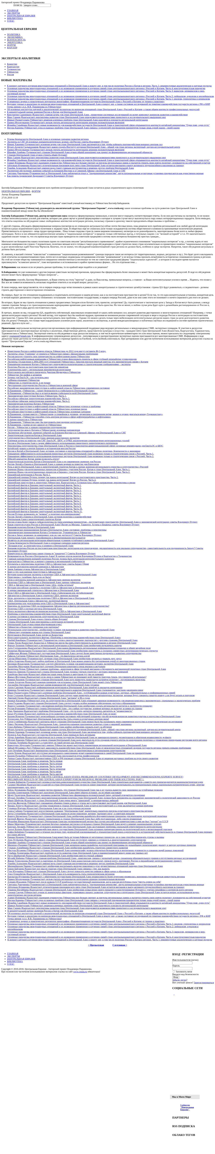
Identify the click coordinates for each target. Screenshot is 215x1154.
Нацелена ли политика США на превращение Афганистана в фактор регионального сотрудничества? (58, 606)
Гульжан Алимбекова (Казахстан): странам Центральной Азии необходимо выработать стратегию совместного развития (67, 847)
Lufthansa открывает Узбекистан (23, 380)
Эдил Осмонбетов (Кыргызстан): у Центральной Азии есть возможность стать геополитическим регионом (61, 874)
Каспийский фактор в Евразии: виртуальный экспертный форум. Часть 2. (44, 488)
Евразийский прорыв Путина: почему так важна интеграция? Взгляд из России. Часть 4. (51, 480)
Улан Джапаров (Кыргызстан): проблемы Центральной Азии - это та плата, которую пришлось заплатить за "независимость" (70, 711)
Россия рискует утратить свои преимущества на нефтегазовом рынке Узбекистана (48, 356)
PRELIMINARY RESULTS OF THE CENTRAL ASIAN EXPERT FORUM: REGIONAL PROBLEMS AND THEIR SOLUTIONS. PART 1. (75, 779)
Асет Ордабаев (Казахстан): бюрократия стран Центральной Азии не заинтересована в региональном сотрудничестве (66, 750)
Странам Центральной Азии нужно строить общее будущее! (37, 155)
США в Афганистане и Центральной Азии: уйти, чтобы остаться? (40, 585)
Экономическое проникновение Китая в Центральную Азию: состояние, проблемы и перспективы (56, 530)
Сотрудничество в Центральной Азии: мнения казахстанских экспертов (43, 438)
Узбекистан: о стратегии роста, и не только (28, 383)
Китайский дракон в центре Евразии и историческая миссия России (41, 448)
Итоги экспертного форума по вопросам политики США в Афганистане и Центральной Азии (54, 611)
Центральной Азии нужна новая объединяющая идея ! (34, 624)
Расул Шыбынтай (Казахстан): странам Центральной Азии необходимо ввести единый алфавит (55, 855)
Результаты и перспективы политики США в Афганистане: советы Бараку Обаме (48, 564)
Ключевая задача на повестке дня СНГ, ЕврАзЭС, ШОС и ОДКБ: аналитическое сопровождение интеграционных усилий (68, 440)
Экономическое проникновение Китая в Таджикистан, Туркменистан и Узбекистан (49, 532)
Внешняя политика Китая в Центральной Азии (31, 527)
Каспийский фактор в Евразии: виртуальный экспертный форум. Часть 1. (44, 485)
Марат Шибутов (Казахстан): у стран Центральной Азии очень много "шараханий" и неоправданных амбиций (62, 800)
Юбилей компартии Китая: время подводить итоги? (33, 459)
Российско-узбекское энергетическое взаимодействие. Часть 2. (38, 401)
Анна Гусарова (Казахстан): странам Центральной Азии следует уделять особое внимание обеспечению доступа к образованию (71, 703)
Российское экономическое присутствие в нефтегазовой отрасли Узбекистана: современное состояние (58, 388)
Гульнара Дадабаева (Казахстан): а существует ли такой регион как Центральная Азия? (50, 742)
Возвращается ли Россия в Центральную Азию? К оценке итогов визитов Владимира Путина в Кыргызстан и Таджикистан (69, 556)
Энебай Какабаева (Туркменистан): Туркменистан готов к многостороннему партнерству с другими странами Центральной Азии (72, 640)
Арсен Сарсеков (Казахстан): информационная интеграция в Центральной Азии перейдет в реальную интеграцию (64, 687)
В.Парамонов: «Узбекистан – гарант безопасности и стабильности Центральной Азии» (51, 390)
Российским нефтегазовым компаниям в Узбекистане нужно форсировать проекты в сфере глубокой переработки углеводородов (72, 359)
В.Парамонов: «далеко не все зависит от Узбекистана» (34, 425)
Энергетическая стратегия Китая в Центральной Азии (34, 435)
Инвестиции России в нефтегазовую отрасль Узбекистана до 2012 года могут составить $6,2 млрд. (56, 351)
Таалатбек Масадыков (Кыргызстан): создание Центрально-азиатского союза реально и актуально (56, 666)
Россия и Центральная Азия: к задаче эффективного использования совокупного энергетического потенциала (62, 443)
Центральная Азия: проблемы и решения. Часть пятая (34, 771)
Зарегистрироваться (204, 982)
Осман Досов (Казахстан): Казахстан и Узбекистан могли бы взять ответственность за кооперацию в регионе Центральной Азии (71, 643)
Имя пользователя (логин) (185, 960)
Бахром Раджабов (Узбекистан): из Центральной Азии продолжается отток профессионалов (53, 756)
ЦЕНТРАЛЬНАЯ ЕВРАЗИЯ (16, 191)
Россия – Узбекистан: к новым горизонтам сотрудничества (36, 427)
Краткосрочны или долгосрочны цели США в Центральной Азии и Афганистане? (48, 603)
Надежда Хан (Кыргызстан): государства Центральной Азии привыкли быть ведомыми (51, 735)
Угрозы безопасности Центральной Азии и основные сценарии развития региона (48, 139)
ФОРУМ (36, 191)
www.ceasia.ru (80, 971)
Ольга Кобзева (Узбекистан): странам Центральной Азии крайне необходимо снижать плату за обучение (59, 727)
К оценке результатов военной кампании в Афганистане (35, 566)
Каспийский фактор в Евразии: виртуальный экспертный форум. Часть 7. (44, 501)
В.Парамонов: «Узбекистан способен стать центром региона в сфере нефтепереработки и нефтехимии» (59, 417)
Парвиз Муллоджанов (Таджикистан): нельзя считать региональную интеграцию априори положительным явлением (65, 122)
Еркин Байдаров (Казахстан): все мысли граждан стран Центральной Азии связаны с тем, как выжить (58, 869)
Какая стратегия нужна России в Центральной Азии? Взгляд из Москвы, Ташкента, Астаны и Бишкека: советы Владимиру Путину (73, 524)
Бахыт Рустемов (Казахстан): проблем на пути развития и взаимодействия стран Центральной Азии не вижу (61, 714)
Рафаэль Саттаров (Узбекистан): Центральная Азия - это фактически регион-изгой (48, 656)
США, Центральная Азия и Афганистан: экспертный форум (37, 601)
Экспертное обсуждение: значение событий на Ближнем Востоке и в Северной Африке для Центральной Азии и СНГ (66, 170)
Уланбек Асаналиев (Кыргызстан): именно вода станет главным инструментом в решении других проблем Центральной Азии (70, 168)
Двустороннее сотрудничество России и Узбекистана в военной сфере (42, 385)
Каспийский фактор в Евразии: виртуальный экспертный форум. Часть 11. (44, 511)
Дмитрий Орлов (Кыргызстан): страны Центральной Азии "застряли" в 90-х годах (48, 698)
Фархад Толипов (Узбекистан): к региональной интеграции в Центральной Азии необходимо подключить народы (64, 645)
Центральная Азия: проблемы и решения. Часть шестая (34, 774)
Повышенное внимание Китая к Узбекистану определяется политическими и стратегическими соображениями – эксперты (69, 364)
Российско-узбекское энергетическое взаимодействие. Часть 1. (38, 398)
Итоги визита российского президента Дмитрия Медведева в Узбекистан (44, 372)
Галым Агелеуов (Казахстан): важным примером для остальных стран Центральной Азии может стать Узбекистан (64, 682)
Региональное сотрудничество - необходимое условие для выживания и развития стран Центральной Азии (61, 629)
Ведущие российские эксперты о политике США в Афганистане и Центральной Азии (50, 587)
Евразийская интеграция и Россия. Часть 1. (29, 474)
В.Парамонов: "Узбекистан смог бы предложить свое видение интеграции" (45, 422)
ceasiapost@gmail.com (20, 336)
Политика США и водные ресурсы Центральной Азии (34, 608)
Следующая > (119, 945)
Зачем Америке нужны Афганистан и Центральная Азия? (36, 569)
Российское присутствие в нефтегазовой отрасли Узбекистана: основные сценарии (49, 411)
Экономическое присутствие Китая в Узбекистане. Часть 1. (37, 396)
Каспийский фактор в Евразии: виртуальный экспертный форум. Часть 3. (44, 490)
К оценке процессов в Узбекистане (24, 419)
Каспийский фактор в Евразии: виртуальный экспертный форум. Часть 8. (44, 503)
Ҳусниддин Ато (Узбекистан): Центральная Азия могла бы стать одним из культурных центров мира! (58, 719)
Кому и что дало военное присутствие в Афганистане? (34, 572)
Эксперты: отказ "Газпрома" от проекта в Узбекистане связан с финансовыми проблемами (52, 354)
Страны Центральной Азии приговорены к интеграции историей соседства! (45, 622)
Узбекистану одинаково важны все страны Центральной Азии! (38, 632)
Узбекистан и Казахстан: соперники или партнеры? (33, 627)
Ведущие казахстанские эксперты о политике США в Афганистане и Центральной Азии (52, 574)
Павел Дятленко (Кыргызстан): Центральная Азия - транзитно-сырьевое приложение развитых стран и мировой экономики (69, 724)
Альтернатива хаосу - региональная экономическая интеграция (39, 369)
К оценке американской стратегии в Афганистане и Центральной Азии (43, 590)
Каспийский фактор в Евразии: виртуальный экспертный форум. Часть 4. (44, 493)
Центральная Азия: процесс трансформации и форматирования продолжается (46, 537)
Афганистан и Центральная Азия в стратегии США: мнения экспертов (42, 595)
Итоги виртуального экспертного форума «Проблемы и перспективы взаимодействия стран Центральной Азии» (64, 637)
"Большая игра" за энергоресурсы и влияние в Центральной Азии (40, 545)
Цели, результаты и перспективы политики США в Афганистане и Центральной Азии (50, 598)
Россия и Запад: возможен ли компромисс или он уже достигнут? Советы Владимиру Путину (54, 535)
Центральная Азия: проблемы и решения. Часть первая (34, 761)
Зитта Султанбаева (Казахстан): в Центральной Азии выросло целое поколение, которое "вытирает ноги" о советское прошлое (71, 813)
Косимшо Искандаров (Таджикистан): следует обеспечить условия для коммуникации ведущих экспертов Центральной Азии (70, 664)
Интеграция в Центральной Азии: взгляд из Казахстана (35, 635)
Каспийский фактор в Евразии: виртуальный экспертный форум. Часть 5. (44, 495)
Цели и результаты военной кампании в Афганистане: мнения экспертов (43, 580)
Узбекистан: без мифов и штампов (24, 375)
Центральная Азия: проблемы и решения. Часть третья (34, 766)
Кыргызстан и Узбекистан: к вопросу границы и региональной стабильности (46, 561)
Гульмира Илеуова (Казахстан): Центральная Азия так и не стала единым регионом (49, 808)
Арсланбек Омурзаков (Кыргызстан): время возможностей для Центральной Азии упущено (53, 685)
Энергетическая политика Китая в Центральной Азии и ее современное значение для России (54, 461)
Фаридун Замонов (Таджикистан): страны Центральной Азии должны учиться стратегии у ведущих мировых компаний (67, 671)
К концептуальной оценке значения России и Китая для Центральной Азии (45, 112)
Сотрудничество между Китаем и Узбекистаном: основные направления (43, 430)
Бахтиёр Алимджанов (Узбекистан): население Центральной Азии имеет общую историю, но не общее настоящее (64, 792)
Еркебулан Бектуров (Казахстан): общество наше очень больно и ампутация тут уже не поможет (55, 674)
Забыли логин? (179, 980)
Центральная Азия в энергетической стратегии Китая (34, 519)
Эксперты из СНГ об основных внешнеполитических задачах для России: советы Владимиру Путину (58, 142)
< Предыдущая (96, 945)
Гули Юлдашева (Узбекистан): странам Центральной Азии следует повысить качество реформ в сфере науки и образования (69, 871)
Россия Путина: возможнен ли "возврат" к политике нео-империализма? (43, 514)
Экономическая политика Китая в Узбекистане (30, 404)
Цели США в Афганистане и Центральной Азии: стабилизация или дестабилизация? (50, 593)
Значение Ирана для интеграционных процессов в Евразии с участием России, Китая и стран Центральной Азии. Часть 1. (68, 469)
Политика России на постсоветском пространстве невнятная (37, 367)
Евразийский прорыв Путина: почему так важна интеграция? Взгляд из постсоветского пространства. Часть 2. (62, 477)
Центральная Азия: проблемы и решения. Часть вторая (34, 763)
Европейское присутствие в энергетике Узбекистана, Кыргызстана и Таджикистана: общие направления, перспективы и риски (71, 482)
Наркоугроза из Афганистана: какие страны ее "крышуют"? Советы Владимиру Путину (51, 553)
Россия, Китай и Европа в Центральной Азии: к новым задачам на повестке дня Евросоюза (53, 464)
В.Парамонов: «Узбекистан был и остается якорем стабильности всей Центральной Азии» (52, 393)
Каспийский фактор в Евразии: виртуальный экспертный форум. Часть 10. (44, 509)
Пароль (176, 965)
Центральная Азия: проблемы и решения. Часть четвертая (36, 769)
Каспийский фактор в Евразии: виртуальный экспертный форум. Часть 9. (44, 506)
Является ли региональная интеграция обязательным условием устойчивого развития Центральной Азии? (60, 540)
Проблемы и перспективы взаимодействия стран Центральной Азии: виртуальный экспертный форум (58, 614)
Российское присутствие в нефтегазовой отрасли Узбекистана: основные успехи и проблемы (54, 406)
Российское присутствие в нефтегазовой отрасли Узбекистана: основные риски (47, 409)
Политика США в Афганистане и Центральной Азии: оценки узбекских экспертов (49, 582)
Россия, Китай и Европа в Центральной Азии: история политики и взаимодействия (49, 516)
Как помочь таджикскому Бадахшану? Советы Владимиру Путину (40, 176)
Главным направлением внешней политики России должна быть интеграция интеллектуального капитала (60, 559)
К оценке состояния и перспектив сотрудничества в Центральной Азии (43, 616)
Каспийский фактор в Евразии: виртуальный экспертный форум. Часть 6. (44, 498)
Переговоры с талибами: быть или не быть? (29, 577)
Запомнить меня (184, 971)
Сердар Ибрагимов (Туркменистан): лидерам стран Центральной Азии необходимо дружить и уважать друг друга (64, 658)
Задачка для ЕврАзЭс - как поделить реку (28, 377)
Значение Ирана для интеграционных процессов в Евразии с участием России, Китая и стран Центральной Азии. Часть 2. (68, 472)
